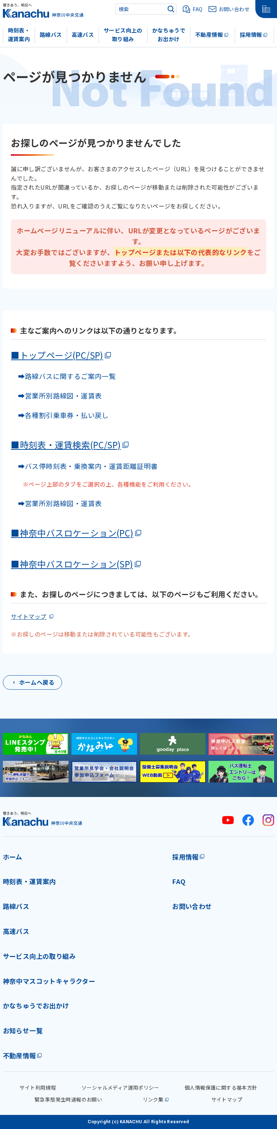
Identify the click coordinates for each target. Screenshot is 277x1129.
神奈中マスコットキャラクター (49, 981)
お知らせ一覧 (23, 1030)
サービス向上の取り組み (123, 35)
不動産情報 (209, 34)
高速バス (83, 34)
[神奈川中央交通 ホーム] (42, 818)
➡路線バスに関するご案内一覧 (63, 376)
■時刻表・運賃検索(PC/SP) (65, 444)
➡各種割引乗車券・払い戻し (60, 415)
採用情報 (251, 34)
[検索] (171, 9)
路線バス (51, 34)
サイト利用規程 (37, 1087)
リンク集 (153, 1099)
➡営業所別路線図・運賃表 (56, 395)
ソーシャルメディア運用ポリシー (120, 1087)
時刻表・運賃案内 (19, 35)
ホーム (12, 856)
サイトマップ (28, 616)
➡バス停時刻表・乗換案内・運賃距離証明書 (88, 466)
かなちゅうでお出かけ (168, 35)
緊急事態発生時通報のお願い (68, 1099)
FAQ (178, 881)
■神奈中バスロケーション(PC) (72, 532)
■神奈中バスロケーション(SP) (72, 563)
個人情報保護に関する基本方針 (221, 1087)
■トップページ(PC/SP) (57, 355)
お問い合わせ (192, 906)
